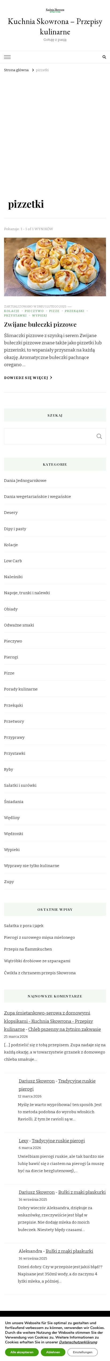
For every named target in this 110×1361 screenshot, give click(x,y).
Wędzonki (13, 833)
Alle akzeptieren (21, 1352)
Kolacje (11, 311)
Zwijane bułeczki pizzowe (40, 324)
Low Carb (13, 560)
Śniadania (13, 801)
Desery (11, 512)
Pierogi (11, 657)
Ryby (8, 769)
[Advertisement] (55, 132)
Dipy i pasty (15, 528)
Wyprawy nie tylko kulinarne (31, 865)
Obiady (11, 609)
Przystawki (15, 315)
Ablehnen (53, 1352)
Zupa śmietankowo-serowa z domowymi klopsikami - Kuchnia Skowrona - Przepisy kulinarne (48, 1021)
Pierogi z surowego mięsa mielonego (39, 937)
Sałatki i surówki (20, 785)
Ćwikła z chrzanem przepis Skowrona (40, 973)
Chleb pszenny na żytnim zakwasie (64, 1029)
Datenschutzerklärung (78, 1342)
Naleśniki (13, 576)
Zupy (9, 881)
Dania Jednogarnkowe (25, 480)
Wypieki (39, 315)
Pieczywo (34, 311)
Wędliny (12, 817)
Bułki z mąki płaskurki (82, 1192)
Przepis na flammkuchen (28, 949)
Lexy (23, 1141)
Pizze (54, 311)
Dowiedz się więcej (26, 378)
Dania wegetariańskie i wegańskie (37, 496)
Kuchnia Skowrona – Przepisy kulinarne (55, 26)
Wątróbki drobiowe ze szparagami (37, 961)
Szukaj (99, 436)
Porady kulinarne (21, 689)
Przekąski (74, 311)
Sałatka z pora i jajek (24, 925)
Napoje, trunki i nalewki (27, 592)
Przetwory (14, 721)
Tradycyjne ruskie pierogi (58, 1141)
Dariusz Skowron (37, 1081)
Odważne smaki (19, 625)
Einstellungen (82, 1352)
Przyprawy (14, 737)
